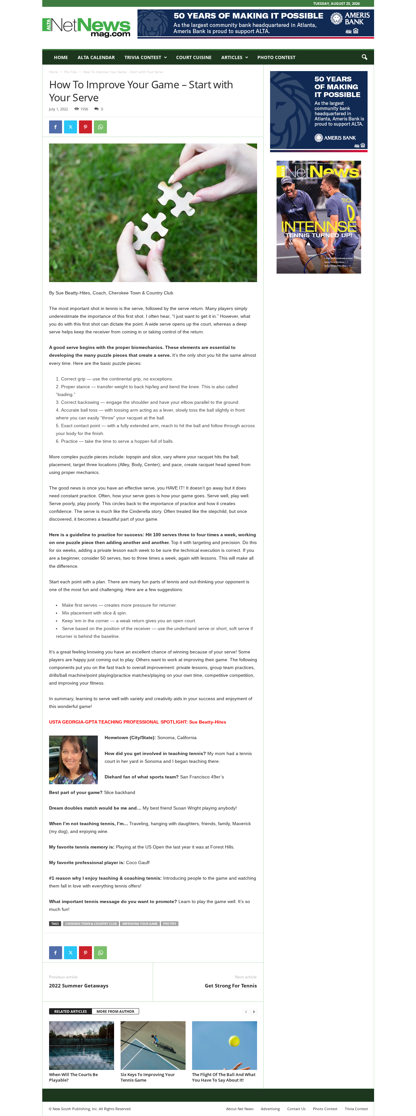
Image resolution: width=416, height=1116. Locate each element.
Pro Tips (70, 71)
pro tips (169, 924)
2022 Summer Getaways (78, 985)
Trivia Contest (142, 57)
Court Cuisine (194, 57)
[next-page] (254, 1011)
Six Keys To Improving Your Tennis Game (148, 1077)
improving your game (140, 924)
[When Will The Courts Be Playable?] (81, 1045)
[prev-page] (246, 1011)
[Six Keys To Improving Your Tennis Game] (153, 1045)
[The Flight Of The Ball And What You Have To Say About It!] (224, 1045)
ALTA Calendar (96, 57)
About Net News (240, 1108)
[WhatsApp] (100, 126)
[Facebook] (55, 126)
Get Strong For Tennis (231, 985)
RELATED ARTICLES (70, 1011)
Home (61, 57)
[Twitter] (70, 126)
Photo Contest (276, 57)
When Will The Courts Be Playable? (73, 1077)
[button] (364, 57)
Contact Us (296, 1108)
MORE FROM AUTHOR (115, 1011)
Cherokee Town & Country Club (91, 924)
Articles (231, 57)
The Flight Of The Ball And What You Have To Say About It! (223, 1077)
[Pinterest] (85, 126)
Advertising (270, 1108)
